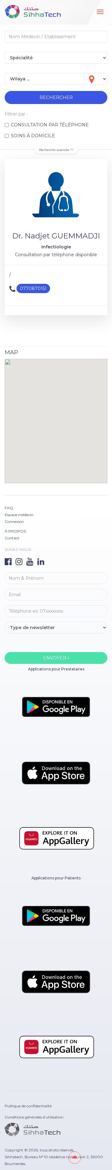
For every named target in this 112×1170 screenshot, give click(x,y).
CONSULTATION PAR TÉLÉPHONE (50, 125)
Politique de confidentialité (28, 1106)
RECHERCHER (56, 97)
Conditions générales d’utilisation (34, 1117)
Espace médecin (19, 514)
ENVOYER (55, 658)
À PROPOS (15, 531)
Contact (12, 538)
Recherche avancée (54, 150)
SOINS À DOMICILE (33, 135)
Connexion (14, 521)
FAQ (9, 508)
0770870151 (33, 288)
